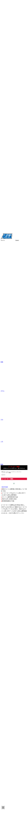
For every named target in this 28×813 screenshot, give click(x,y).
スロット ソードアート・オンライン (13, 471)
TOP (4, 471)
